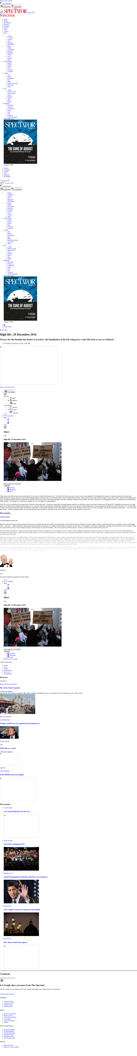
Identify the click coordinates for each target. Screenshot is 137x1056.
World (9, 66)
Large (14, 403)
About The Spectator (10, 1014)
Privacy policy (8, 1015)
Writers (6, 21)
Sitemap (6, 1022)
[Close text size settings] (5, 394)
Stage (9, 86)
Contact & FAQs (9, 1001)
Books (9, 76)
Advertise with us (9, 1003)
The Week (10, 105)
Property (9, 97)
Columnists (10, 108)
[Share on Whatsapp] (8, 423)
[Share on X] (8, 421)
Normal (14, 409)
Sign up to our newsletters (11, 1047)
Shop (5, 33)
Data (8, 68)
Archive (6, 31)
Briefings (6, 26)
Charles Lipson (5, 517)
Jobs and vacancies (9, 1020)
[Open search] (1, 180)
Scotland (10, 71)
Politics (9, 36)
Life (5, 88)
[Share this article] (5, 425)
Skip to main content (6, 1)
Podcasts (6, 24)
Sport (9, 98)
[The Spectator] (15, 12)
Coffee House (8, 61)
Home (5, 19)
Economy (10, 70)
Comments (9, 416)
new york (6, 672)
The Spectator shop (9, 1033)
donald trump (8, 670)
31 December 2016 (9, 387)
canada (6, 669)
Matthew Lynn (8, 873)
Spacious (15, 413)
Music (9, 81)
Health (9, 102)
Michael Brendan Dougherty (8, 684)
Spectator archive (9, 1034)
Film (8, 80)
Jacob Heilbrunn (5, 720)
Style (8, 100)
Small (13, 398)
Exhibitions (10, 78)
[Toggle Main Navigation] (2, 12)
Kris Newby (7, 938)
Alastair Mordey (5, 771)
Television (10, 85)
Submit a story (8, 1005)
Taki (1, 574)
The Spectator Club (9, 1038)
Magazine (10, 43)
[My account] (33, 12)
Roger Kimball (8, 840)
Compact (14, 407)
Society (9, 65)
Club (5, 29)
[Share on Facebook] (8, 419)
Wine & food (11, 93)
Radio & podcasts (12, 83)
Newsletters (7, 23)
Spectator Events (9, 1036)
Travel (9, 95)
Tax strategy (7, 1019)
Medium (14, 400)
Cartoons (10, 115)
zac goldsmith (8, 674)
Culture (9, 39)
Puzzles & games (12, 117)
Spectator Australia (9, 1029)
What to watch (11, 92)
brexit (5, 667)
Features (9, 107)
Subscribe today (8, 1045)
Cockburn (10, 38)
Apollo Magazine (9, 1031)
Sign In (29, 12)
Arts (8, 75)
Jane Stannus (7, 906)
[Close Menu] (1, 183)
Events (6, 28)
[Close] (2, 980)
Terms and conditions (10, 1017)
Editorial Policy (8, 1006)
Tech (8, 41)
